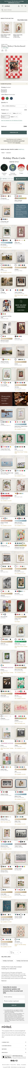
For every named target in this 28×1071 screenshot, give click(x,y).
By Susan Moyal (4, 245)
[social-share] (2, 50)
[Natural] (7, 493)
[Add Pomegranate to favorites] (13, 182)
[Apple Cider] (7, 767)
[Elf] (21, 716)
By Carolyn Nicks (18, 270)
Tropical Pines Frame (5, 449)
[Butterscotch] (24, 866)
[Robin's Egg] (1, 665)
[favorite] (6, 50)
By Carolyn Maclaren (19, 797)
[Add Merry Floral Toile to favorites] (27, 651)
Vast (16, 771)
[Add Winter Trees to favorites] (27, 802)
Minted (2, 152)
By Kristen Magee (4, 474)
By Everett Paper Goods (20, 644)
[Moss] (23, 359)
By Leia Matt (3, 293)
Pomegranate (4, 198)
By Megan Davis (4, 670)
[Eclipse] (10, 240)
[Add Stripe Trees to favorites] (27, 625)
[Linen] (7, 866)
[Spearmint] (5, 383)
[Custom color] (3, 665)
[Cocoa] (23, 447)
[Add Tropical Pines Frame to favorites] (13, 432)
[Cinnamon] (17, 383)
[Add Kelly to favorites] (27, 432)
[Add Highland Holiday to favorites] (13, 778)
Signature (3, 595)
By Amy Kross (4, 270)
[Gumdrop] (10, 359)
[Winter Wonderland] (19, 196)
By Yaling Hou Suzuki (19, 293)
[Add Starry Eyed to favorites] (13, 677)
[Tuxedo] (24, 447)
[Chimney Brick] (10, 842)
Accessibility (23, 1064)
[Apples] (17, 741)
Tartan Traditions (18, 292)
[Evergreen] (19, 265)
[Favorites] (22, 6)
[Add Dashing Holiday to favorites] (27, 852)
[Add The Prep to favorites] (27, 368)
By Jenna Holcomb (5, 199)
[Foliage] (24, 842)
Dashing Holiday (18, 868)
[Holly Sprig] (15, 792)
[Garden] (17, 336)
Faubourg (3, 292)
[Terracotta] (5, 196)
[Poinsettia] (3, 265)
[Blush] (5, 290)
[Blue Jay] (10, 290)
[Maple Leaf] (23, 290)
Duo (15, 495)
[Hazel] (5, 792)
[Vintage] (5, 614)
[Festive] (9, 639)
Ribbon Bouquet (18, 522)
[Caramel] (19, 290)
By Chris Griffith (18, 918)
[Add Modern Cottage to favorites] (13, 504)
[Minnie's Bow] (3, 98)
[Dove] (10, 265)
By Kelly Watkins (4, 770)
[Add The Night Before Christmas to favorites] (13, 900)
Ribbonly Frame (4, 846)
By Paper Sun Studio (5, 546)
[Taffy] (9, 543)
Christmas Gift (4, 545)
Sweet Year (17, 242)
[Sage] (10, 196)
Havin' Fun (3, 643)
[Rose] (1, 196)
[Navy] (24, 265)
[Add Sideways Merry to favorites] (13, 852)
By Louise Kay (18, 870)
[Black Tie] (19, 792)
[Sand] (23, 543)
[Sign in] (19, 6)
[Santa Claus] (17, 614)
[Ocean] (19, 543)
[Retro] (3, 614)
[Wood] (9, 196)
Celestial (16, 720)
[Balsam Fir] (5, 240)
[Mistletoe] (19, 691)
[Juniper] (9, 265)
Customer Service (6, 1045)
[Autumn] (5, 314)
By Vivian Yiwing (18, 942)
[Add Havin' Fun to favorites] (13, 625)
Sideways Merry (4, 870)
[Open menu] (2, 6)
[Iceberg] (17, 817)
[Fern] (17, 422)
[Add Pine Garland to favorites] (13, 226)
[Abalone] (7, 716)
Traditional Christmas (5, 497)
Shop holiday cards (22, 20)
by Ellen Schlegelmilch (5, 37)
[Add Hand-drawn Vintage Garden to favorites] (27, 408)
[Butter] (1, 842)
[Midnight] (5, 265)
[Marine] (7, 939)
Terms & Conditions (6, 1064)
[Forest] (10, 383)
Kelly (16, 449)
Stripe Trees (17, 643)
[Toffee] (21, 741)
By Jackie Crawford (19, 523)
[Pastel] (1, 614)
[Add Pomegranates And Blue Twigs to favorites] (13, 300)
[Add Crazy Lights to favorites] (13, 875)
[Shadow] (19, 359)
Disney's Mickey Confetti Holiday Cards (5, 35)
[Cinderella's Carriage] (11, 98)
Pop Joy (16, 695)
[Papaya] (1, 383)
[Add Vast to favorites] (27, 753)
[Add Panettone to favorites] (13, 702)
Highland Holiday (4, 794)
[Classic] (1, 792)
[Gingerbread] (19, 383)
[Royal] (7, 447)
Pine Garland (3, 244)
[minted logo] (7, 6)
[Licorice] (19, 741)
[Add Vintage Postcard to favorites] (13, 345)
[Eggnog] (7, 566)
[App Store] (7, 1057)
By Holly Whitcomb (5, 895)
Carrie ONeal (5, 47)
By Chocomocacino (5, 719)
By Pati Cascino (18, 243)
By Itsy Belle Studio (5, 847)
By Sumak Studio (4, 318)
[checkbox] (4, 167)
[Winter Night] (23, 265)
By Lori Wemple (18, 696)
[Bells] (21, 471)
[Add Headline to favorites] (27, 251)
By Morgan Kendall (5, 362)
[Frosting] (1, 890)
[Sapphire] (9, 447)
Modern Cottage (4, 522)
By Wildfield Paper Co (6, 425)
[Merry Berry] (7, 471)
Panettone (3, 718)
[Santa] (3, 336)
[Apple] (17, 240)
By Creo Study (18, 427)
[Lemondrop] (10, 767)
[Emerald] (21, 518)
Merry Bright (17, 570)
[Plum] (21, 336)
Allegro (16, 745)
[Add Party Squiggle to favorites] (13, 368)
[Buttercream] (15, 196)
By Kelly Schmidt (4, 872)
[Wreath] (19, 447)
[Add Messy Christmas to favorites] (27, 182)
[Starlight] (15, 842)
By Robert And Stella (5, 820)
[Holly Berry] (17, 196)
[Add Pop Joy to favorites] (27, 677)
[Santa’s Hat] (21, 265)
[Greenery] (21, 817)
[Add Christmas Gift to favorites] (13, 529)
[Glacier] (23, 591)
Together (17, 472)
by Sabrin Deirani (16, 37)
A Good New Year (5, 221)
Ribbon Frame (18, 796)
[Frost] (15, 447)
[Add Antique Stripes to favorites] (13, 802)
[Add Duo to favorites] (27, 479)
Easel (2, 570)
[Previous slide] (1, 67)
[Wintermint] (17, 471)
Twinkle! (2, 424)
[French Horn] (9, 359)
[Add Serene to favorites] (27, 345)
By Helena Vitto (18, 201)
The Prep (17, 387)
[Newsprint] (5, 219)
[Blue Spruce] (23, 866)
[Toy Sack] (7, 359)
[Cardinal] (10, 566)
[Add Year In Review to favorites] (13, 600)
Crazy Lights (3, 894)
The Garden (17, 941)
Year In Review (4, 616)
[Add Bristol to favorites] (13, 727)
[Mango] (7, 383)
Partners (4, 1049)
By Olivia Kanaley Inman (6, 795)
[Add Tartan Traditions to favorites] (27, 276)
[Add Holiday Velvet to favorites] (27, 600)
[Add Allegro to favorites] (27, 727)
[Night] (1, 915)
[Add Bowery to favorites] (13, 651)
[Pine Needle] (3, 471)
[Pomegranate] (3, 196)
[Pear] (24, 639)
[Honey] (7, 196)
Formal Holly (17, 894)
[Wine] (9, 493)
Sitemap (18, 1064)
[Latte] (17, 265)
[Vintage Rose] (3, 447)
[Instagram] (17, 1060)
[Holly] (1, 493)
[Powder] (24, 665)
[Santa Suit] (15, 890)
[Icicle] (7, 543)
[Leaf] (3, 314)
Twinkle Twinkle (18, 846)
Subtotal (3, 126)
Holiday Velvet (18, 618)
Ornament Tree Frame (19, 547)
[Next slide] (27, 67)
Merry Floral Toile (18, 669)
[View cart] (25, 6)
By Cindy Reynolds (19, 594)
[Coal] (24, 383)
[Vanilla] (15, 471)
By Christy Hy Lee (19, 474)
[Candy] (23, 691)
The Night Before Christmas (7, 918)
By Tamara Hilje (18, 746)
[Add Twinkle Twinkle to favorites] (27, 827)
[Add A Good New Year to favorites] (13, 205)
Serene (16, 363)
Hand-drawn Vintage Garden (21, 426)
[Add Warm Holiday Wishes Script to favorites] (13, 456)
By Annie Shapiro (4, 222)
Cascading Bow (4, 943)
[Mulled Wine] (7, 240)
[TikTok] (15, 1060)
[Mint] (7, 518)
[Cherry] (3, 518)
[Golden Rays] (10, 447)
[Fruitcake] (1, 767)
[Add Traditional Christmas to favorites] (13, 479)
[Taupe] (7, 842)
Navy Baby (17, 593)
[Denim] (3, 219)
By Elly (2, 523)
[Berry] (10, 543)
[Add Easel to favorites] (13, 552)
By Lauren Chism (4, 945)
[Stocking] (15, 422)
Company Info (5, 1042)
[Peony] (23, 518)
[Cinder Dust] (5, 471)
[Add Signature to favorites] (13, 577)
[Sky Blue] (24, 359)
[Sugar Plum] (3, 383)
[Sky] (5, 518)
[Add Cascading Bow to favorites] (13, 925)
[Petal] (19, 422)
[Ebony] (1, 691)
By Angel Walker (4, 499)
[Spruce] (23, 639)
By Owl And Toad (18, 721)
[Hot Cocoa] (21, 196)
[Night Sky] (24, 716)
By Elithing (3, 617)
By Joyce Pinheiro (5, 341)
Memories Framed (5, 340)
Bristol (2, 745)
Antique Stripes (4, 819)
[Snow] (15, 265)
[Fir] (21, 290)
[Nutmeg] (23, 240)
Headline (16, 269)
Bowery (2, 669)
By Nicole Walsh (18, 365)
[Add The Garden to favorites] (27, 925)
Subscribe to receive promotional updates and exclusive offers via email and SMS (13, 990)
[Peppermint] (5, 359)
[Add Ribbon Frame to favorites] (27, 778)
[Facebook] (11, 1060)
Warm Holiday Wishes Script (7, 472)
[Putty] (5, 939)
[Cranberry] (23, 383)
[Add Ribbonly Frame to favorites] (13, 827)
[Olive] (24, 240)
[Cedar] (5, 866)
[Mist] (1, 290)
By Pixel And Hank (19, 847)
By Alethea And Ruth (19, 548)
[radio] (4, 91)
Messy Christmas (18, 200)
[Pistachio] (24, 566)
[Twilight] (21, 842)
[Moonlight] (17, 842)
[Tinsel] (10, 817)
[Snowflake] (9, 240)
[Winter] (17, 716)
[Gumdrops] (23, 741)
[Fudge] (19, 614)
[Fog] (21, 890)
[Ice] (19, 471)
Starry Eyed (3, 695)
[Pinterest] (13, 1060)
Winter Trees (17, 821)
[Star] (9, 422)
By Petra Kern (18, 822)
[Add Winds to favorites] (13, 251)
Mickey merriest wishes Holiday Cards (17, 35)
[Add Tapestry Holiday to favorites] (27, 900)
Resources (5, 1052)
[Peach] (21, 240)
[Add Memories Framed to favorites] (13, 322)
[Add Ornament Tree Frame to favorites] (27, 529)
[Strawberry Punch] (1, 447)
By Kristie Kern (18, 388)
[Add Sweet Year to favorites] (27, 226)
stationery (8, 152)
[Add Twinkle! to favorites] (13, 408)
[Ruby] (3, 939)
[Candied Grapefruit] (15, 691)
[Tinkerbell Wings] (7, 98)
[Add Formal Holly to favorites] (27, 875)
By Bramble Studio (5, 696)
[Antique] (7, 792)
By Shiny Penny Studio (6, 450)
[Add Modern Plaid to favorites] (13, 753)
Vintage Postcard (4, 361)
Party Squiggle (4, 384)
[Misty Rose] (5, 716)
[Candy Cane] (9, 383)
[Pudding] (9, 290)
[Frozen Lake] (21, 639)
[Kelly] (7, 691)
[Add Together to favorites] (27, 456)
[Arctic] (3, 716)
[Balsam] (15, 383)
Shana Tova (17, 338)
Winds (2, 269)
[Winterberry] (3, 240)
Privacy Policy (13, 1064)
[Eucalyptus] (5, 591)
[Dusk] (10, 915)
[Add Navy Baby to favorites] (27, 577)
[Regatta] (24, 614)
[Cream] (23, 614)
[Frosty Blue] (5, 493)
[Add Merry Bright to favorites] (27, 552)
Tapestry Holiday (18, 916)
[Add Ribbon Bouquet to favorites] (27, 504)
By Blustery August (5, 386)
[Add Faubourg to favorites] (13, 276)
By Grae (16, 620)
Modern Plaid (3, 769)
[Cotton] (1, 265)
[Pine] (7, 265)
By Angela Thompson (19, 571)
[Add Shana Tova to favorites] (27, 322)
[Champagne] (15, 359)
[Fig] (7, 817)
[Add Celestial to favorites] (27, 702)
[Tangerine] (5, 447)
